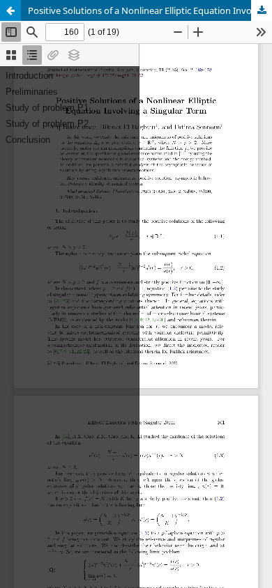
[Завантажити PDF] (261, 10)
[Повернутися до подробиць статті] (10, 10)
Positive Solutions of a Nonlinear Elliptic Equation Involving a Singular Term (150, 10)
